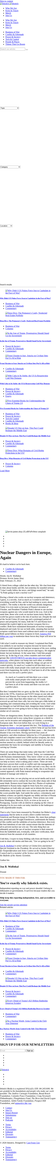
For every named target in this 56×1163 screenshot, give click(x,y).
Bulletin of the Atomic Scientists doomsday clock (27, 726)
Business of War (12, 32)
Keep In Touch (11, 10)
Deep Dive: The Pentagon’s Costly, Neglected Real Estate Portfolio (25, 321)
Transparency (11, 1137)
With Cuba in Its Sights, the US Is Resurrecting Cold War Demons (25, 384)
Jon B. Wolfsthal (7, 846)
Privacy (8, 1127)
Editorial (9, 1132)
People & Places (12, 42)
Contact (8, 1108)
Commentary (11, 308)
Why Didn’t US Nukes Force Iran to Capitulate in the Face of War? (25, 298)
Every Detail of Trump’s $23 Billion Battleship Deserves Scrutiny (25, 1009)
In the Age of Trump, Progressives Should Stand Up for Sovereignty (25, 341)
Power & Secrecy (13, 37)
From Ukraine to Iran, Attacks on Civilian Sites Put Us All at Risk (25, 363)
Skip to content (6, 1)
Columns (9, 328)
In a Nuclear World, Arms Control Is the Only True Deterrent (23, 1029)
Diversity (9, 1134)
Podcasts (9, 1120)
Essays (8, 396)
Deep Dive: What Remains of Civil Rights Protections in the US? (24, 458)
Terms (8, 1124)
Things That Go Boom (15, 44)
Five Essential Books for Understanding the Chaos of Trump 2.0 (24, 408)
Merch (8, 13)
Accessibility (10, 1129)
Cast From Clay (33, 1143)
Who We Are (11, 8)
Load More (5, 471)
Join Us (8, 15)
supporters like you (23, 1103)
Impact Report (11, 1113)
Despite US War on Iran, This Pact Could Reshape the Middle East (25, 436)
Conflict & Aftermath (14, 34)
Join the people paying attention (13, 905)
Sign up (8, 1117)
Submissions (10, 1115)
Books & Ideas (11, 423)
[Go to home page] (4, 1070)
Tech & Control (12, 39)
